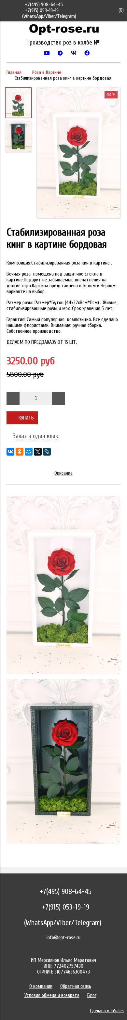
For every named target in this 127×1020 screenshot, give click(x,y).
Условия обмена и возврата (51, 995)
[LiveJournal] (47, 452)
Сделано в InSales (107, 1011)
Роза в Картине (46, 72)
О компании (40, 986)
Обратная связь (75, 986)
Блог (91, 995)
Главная (14, 72)
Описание (63, 473)
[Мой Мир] (29, 452)
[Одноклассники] (19, 452)
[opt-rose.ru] (63, 31)
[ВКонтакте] (10, 452)
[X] (38, 452)
